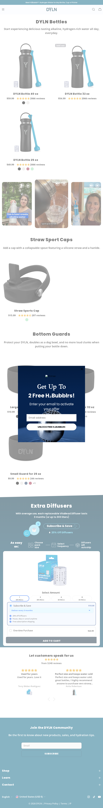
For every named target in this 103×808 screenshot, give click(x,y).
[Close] (82, 369)
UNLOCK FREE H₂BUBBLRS (51, 426)
